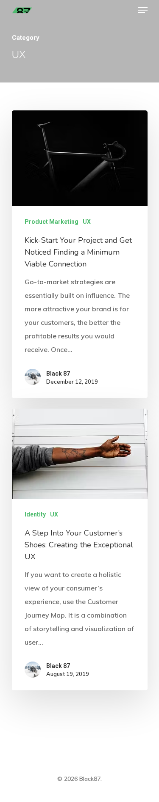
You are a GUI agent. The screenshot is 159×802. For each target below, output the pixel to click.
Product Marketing (51, 221)
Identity (35, 514)
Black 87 (58, 373)
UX (87, 221)
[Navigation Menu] (143, 10)
